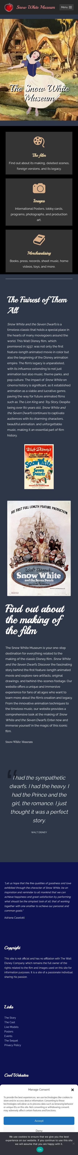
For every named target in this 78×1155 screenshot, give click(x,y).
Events (8, 1036)
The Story (10, 1017)
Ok (40, 1149)
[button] (72, 1090)
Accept (39, 1121)
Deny (39, 1130)
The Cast (9, 1022)
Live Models (11, 1027)
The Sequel (11, 1040)
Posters (8, 1031)
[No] (73, 1143)
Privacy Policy (12, 1045)
